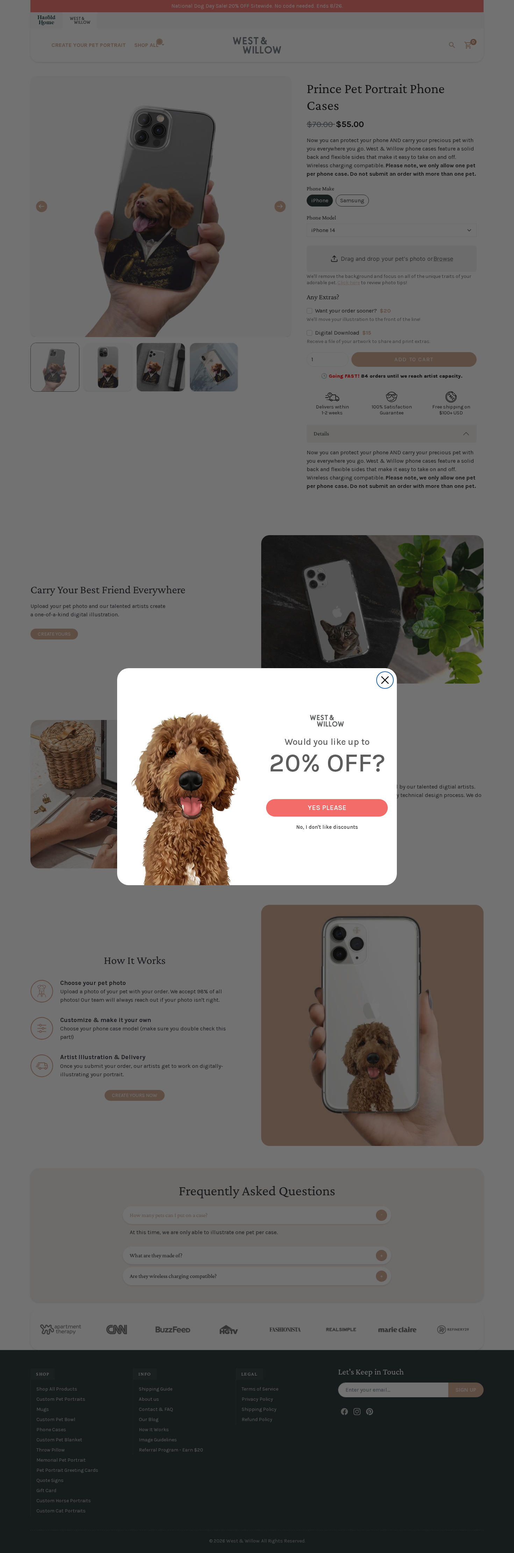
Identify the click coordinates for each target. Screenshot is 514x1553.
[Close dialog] (385, 680)
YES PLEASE (327, 808)
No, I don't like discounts (327, 827)
